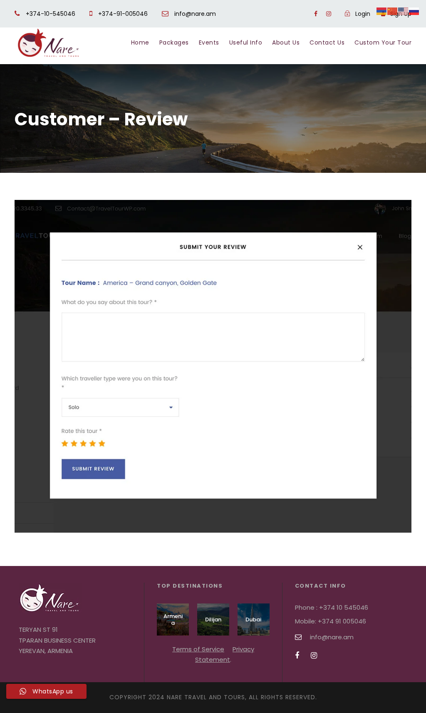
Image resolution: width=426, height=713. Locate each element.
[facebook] (315, 14)
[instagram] (328, 14)
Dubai (253, 619)
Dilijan (213, 619)
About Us (286, 42)
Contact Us (327, 42)
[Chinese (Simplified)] (392, 11)
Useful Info (246, 42)
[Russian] (414, 11)
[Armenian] (381, 11)
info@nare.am (194, 14)
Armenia (173, 619)
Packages (174, 42)
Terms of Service (198, 649)
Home (140, 42)
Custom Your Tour (382, 42)
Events (209, 42)
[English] (403, 11)
